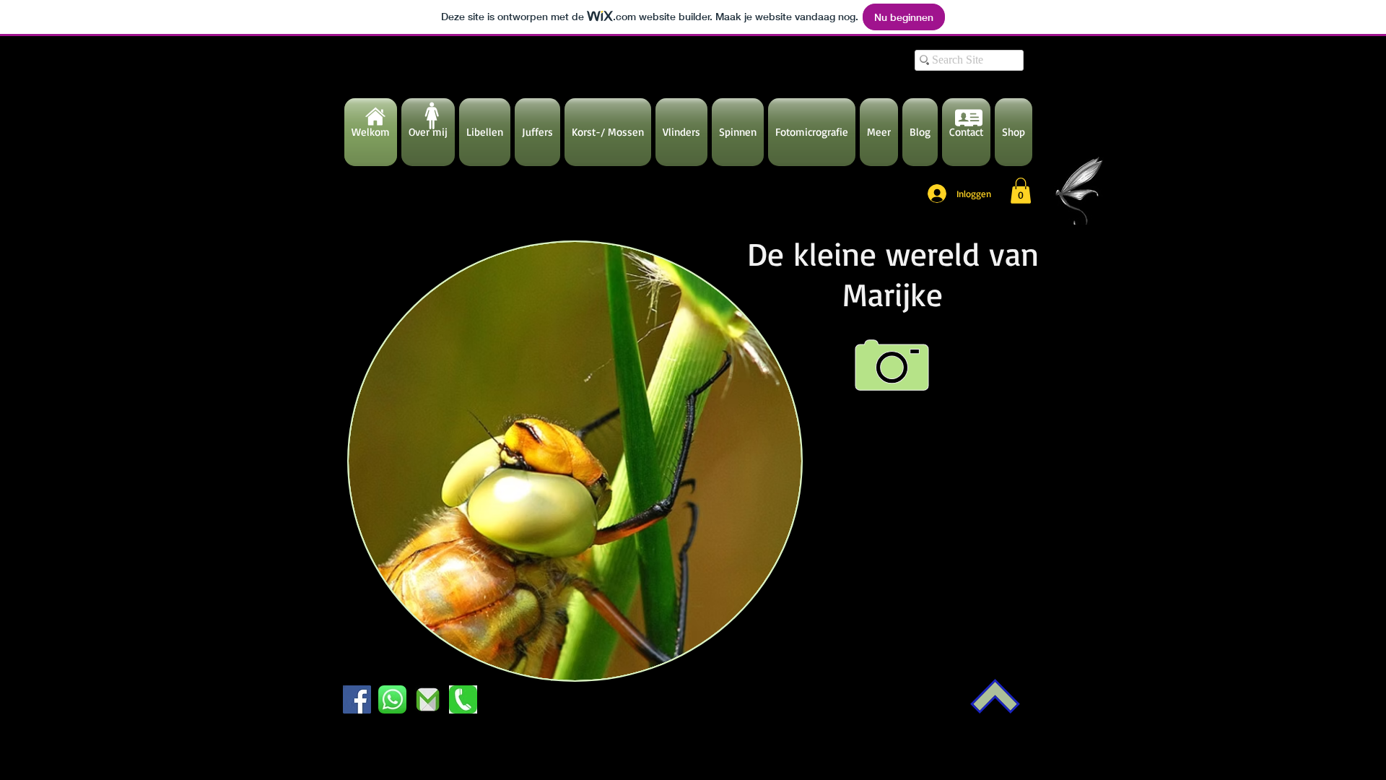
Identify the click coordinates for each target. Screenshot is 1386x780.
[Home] (375, 116)
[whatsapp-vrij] (392, 699)
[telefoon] (463, 699)
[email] (428, 699)
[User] (968, 117)
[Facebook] (357, 699)
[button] (1021, 191)
